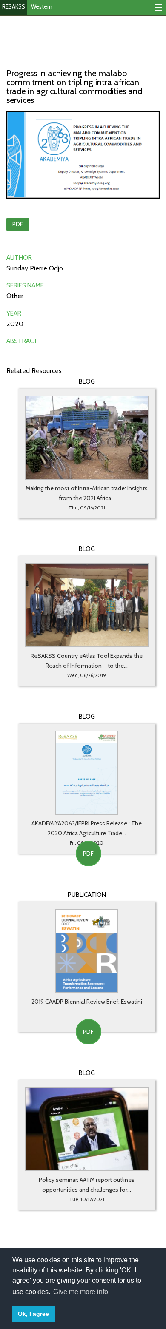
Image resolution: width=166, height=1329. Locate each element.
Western (41, 6)
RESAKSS (13, 6)
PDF (17, 224)
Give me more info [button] (80, 1291)
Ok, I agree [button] (33, 1313)
